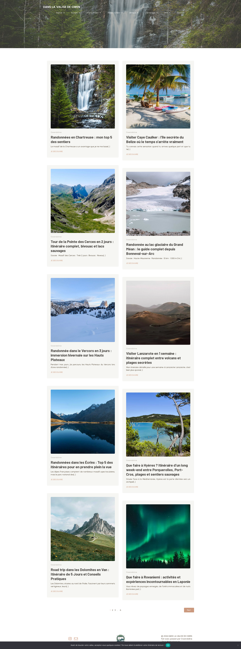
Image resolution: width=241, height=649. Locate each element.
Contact (181, 13)
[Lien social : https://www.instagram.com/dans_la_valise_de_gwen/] (71, 639)
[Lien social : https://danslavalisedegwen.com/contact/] (77, 639)
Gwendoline (56, 132)
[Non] (238, 645)
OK (168, 645)
